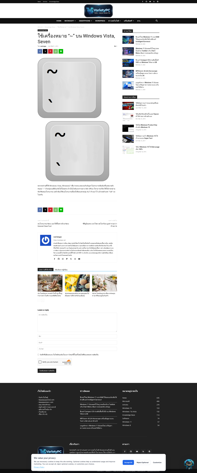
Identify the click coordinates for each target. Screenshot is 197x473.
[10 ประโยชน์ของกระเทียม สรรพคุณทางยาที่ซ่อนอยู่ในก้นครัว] (104, 283)
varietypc (43, 46)
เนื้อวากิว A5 (43, 414)
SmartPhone (84, 21)
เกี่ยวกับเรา (100, 471)
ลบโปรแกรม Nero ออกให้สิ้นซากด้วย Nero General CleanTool (53, 225)
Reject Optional (143, 462)
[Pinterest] (50, 51)
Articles (45, 1)
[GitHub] (146, 1)
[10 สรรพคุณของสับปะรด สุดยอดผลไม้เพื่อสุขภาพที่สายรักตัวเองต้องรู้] (77, 283)
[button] (156, 21)
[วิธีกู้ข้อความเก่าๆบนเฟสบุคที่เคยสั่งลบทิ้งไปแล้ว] (128, 106)
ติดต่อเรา (108, 471)
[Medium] (150, 1)
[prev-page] (39, 300)
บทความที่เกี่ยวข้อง (45, 270)
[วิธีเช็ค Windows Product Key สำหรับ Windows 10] (128, 128)
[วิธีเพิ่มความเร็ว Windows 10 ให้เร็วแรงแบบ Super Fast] (128, 139)
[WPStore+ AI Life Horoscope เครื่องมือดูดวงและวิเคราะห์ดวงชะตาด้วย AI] (128, 74)
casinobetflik (141, 471)
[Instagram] (63, 259)
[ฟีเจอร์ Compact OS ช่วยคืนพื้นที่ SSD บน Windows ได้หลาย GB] (128, 63)
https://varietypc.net (59, 240)
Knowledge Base (54, 1)
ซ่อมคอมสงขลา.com (46, 402)
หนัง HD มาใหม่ (118, 471)
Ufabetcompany (130, 471)
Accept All (128, 462)
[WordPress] (157, 1)
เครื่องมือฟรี (128, 21)
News (39, 1)
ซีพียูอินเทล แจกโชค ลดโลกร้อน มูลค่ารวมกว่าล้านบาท (100, 225)
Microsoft (69, 21)
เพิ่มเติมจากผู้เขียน (61, 270)
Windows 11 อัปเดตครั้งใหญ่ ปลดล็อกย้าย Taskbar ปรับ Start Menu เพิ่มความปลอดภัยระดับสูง (147, 51)
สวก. (139, 21)
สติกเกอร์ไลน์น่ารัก (45, 409)
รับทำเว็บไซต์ (43, 397)
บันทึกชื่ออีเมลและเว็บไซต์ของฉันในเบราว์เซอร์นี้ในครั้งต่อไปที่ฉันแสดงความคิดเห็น (69, 355)
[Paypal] (68, 259)
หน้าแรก (40, 27)
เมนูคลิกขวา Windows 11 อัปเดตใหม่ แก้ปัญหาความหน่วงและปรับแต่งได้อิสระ (147, 85)
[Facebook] (142, 1)
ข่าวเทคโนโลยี (113, 21)
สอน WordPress (44, 404)
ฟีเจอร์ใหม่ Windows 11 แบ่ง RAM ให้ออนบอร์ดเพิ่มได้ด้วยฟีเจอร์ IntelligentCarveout (147, 39)
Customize (157, 462)
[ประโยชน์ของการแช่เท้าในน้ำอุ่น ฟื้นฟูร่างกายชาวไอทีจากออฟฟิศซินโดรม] (50, 283)
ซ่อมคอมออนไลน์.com (46, 400)
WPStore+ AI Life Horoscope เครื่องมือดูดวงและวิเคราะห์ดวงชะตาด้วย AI (147, 73)
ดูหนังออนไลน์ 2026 (153, 471)
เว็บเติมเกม (42, 412)
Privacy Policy (39, 467)
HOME (58, 21)
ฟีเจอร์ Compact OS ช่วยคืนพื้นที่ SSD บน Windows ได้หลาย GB (98, 413)
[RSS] (154, 1)
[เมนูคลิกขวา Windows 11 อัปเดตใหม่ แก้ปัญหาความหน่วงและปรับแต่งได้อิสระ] (128, 85)
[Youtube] (80, 259)
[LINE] (61, 51)
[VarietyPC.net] (98, 10)
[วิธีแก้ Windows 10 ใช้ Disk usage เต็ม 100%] (128, 150)
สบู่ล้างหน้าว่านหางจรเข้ (47, 407)
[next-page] (42, 300)
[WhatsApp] (55, 51)
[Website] (76, 259)
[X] (45, 51)
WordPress (100, 21)
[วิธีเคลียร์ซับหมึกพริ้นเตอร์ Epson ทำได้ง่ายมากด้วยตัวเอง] (128, 117)
